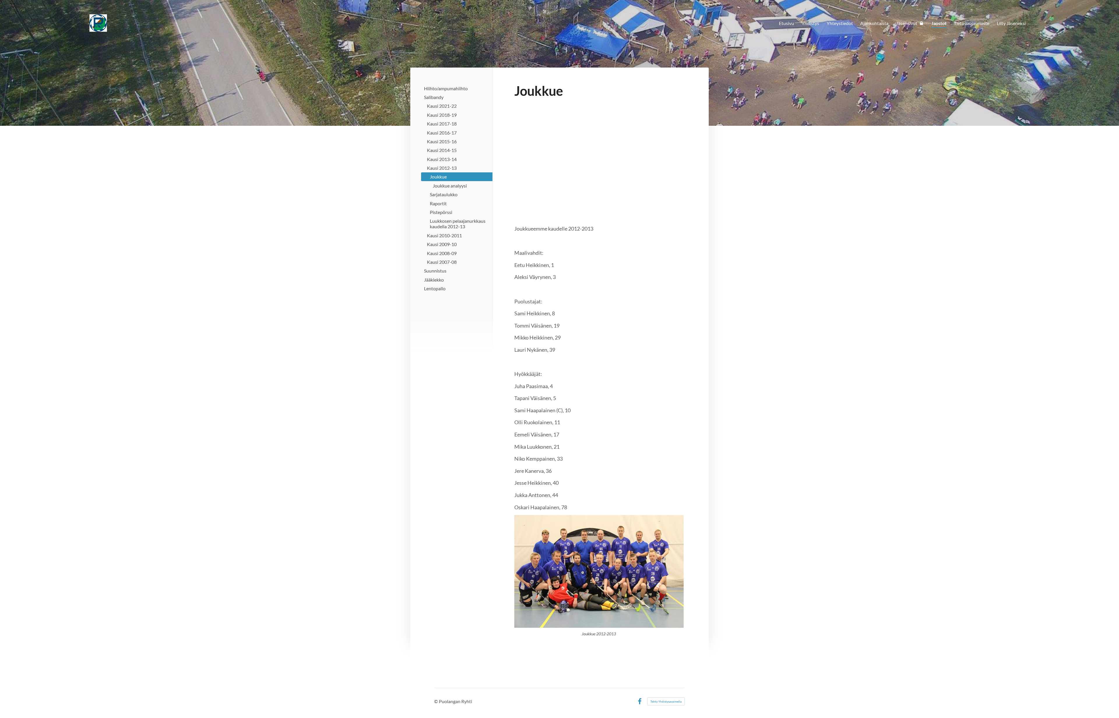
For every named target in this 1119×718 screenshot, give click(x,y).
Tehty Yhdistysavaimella (666, 701)
